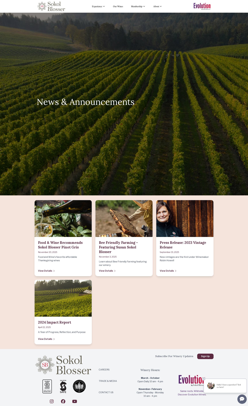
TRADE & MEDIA (108, 381)
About (156, 6)
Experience (97, 6)
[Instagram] (51, 401)
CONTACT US (106, 392)
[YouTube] (74, 401)
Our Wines (118, 6)
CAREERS (104, 369)
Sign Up (205, 356)
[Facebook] (63, 401)
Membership (136, 6)
